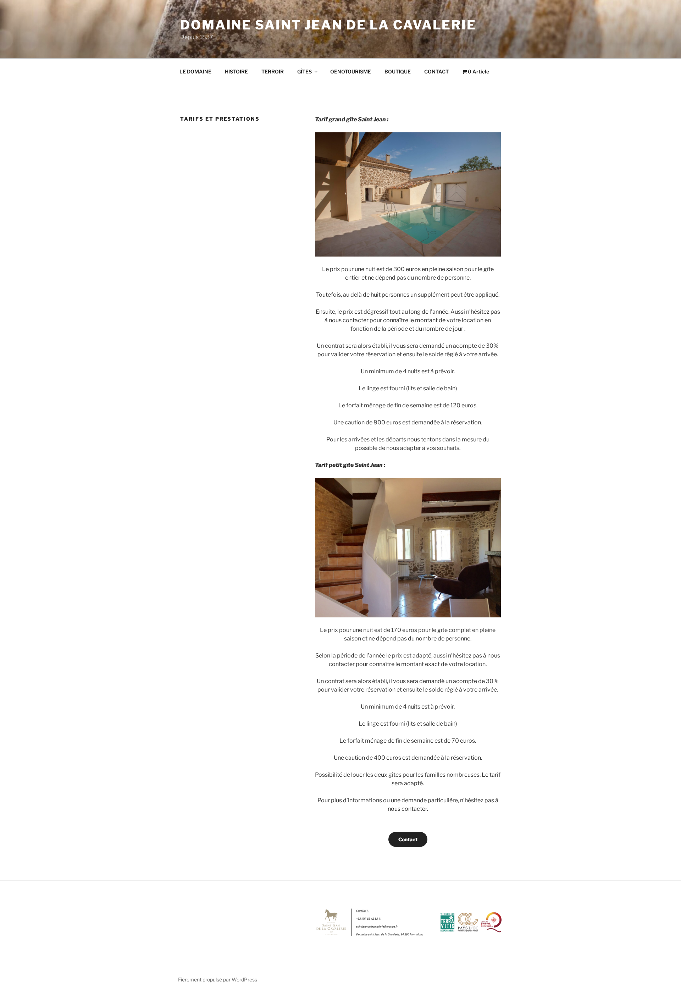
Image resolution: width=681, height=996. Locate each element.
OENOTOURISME (350, 71)
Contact (407, 839)
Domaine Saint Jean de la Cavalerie (328, 25)
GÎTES (304, 71)
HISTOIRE (236, 71)
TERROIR (272, 71)
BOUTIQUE (397, 71)
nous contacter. (408, 808)
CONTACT (436, 71)
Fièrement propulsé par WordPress (217, 979)
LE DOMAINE (195, 71)
